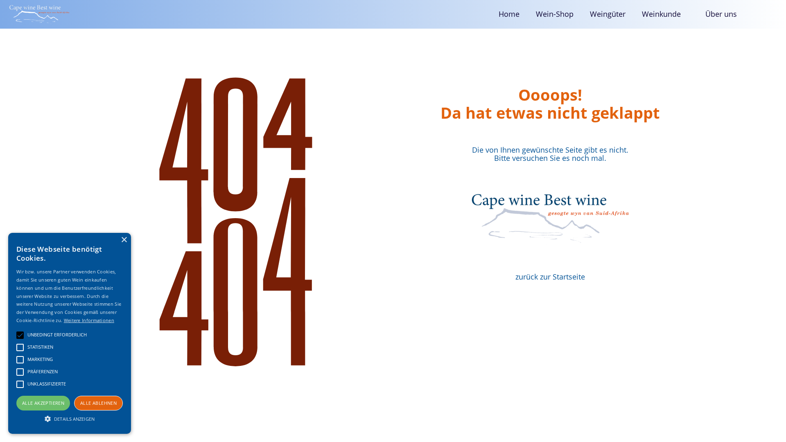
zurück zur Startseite (550, 277)
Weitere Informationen (89, 320)
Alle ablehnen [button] (98, 403)
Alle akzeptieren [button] (43, 403)
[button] (665, 14)
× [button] (124, 240)
